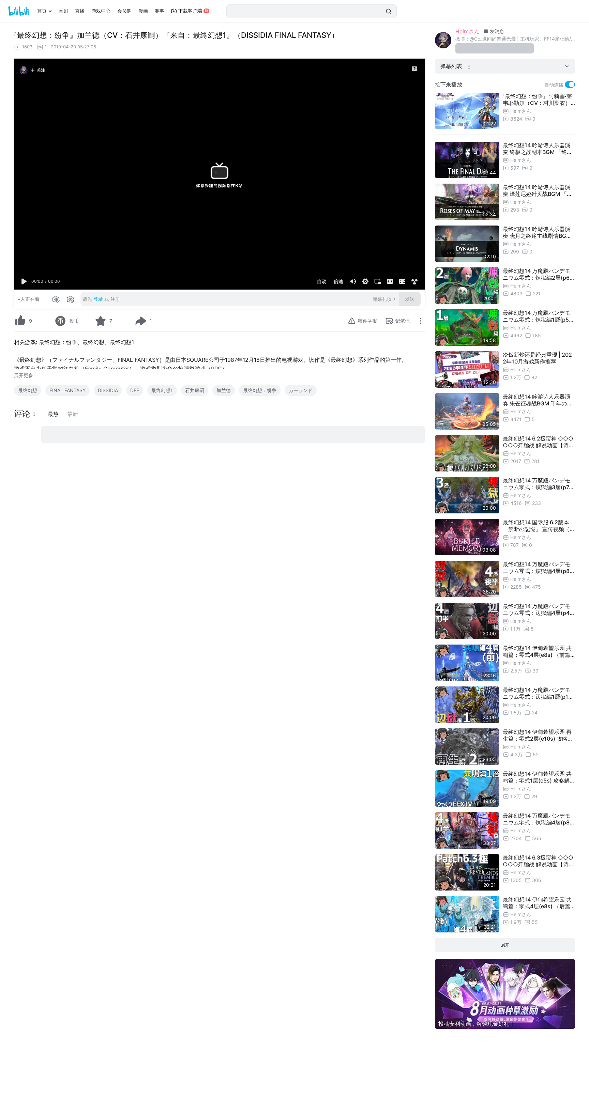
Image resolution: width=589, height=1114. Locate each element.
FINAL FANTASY (67, 390)
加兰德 (223, 390)
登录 (98, 299)
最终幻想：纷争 (259, 390)
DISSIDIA (108, 390)
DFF (134, 390)
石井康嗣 (194, 390)
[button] (24, 281)
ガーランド (301, 390)
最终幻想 (27, 390)
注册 (115, 299)
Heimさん (467, 31)
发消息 (496, 31)
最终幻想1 (162, 390)
